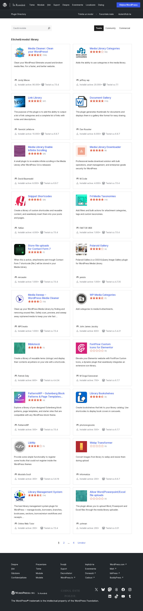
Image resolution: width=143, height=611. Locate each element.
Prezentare (41, 564)
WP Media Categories (103, 294)
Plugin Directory (18, 14)
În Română (42, 593)
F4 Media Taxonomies (103, 196)
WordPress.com (118, 564)
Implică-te (89, 564)
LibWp (31, 442)
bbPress (115, 573)
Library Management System (45, 491)
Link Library (35, 97)
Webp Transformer (101, 442)
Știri (13, 569)
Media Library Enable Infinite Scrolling (40, 149)
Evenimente (90, 569)
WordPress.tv (68, 577)
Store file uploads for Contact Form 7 (39, 247)
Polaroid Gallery (99, 245)
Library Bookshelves (102, 393)
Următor (81, 543)
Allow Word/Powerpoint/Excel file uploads (107, 493)
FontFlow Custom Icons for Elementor (101, 346)
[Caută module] (49, 28)
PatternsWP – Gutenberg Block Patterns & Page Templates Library (46, 395)
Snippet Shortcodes (40, 196)
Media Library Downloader (105, 147)
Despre (14, 564)
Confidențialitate (19, 577)
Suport (64, 569)
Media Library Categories (105, 48)
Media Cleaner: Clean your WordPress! (40, 50)
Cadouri (90, 577)
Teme (38, 569)
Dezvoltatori (66, 573)
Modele (39, 577)
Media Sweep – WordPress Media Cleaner (43, 296)
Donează (90, 573)
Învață (63, 564)
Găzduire (15, 573)
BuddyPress (116, 577)
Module (39, 573)
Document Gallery (100, 97)
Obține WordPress (128, 5)
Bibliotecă (34, 344)
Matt (113, 569)
